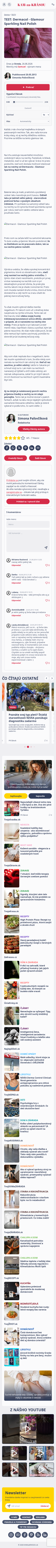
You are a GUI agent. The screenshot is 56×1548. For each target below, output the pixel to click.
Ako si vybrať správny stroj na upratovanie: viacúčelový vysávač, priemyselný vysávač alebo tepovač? (35, 1173)
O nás (14, 1517)
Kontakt (26, 1517)
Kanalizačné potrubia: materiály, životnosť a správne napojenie (31, 1243)
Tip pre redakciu (28, 1527)
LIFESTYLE (25, 1074)
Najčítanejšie (16, 796)
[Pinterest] (31, 1535)
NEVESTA (24, 824)
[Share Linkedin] (31, 448)
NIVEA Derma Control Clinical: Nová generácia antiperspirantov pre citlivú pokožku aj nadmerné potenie (36, 1081)
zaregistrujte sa (14, 492)
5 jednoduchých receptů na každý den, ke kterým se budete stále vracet (34, 989)
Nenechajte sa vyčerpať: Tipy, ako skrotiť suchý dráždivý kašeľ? (35, 1014)
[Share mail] (38, 448)
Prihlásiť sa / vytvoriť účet (28, 501)
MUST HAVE (26, 845)
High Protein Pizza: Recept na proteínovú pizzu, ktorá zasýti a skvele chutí (35, 922)
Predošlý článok (15, 458)
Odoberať (45, 1506)
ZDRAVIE (24, 870)
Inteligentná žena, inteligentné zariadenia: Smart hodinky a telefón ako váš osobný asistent (35, 1036)
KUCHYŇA (25, 1283)
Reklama (40, 1517)
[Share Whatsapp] (13, 448)
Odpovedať (16, 565)
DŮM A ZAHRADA (29, 962)
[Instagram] (11, 1535)
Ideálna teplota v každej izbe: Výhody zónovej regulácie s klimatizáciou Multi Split (35, 1264)
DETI (22, 1099)
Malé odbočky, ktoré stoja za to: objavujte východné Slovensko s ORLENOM (35, 1060)
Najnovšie (40, 796)
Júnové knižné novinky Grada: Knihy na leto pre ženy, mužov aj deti (36, 1355)
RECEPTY (24, 916)
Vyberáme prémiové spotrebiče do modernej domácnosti (32, 1289)
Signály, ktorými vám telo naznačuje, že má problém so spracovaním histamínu (35, 897)
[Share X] (19, 448)
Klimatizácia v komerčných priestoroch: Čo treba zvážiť (34, 1216)
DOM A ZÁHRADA (29, 1120)
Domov (7, 15)
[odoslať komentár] (46, 548)
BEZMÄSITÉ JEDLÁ (29, 1303)
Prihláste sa (12, 480)
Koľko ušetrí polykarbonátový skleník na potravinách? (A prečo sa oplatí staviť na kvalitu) (35, 1127)
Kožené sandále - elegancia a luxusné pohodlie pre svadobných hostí (35, 851)
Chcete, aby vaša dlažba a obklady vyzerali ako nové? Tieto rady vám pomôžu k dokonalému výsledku (34, 1153)
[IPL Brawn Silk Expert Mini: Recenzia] (41, 1470)
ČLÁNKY (24, 1008)
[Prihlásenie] (4, 4)
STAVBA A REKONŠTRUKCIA (34, 1191)
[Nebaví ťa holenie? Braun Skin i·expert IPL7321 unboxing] (14, 1470)
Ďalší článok (40, 458)
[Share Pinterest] (25, 448)
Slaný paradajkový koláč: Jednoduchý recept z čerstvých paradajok (36, 943)
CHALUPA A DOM (29, 1237)
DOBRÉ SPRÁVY (28, 1054)
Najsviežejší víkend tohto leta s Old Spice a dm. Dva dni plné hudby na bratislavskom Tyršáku (35, 806)
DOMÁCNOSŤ (27, 1145)
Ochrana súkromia (42, 1522)
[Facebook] (24, 1535)
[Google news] (38, 1535)
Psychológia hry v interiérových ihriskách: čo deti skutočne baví (34, 1106)
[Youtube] (18, 1535)
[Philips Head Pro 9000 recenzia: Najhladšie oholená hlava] (41, 1453)
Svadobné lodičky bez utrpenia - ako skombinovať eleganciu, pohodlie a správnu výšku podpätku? (36, 832)
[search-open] (9, 4)
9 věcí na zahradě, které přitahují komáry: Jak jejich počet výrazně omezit (34, 968)
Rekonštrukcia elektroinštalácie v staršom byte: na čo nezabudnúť (34, 1197)
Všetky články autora (34, 429)
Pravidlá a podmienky (15, 1522)
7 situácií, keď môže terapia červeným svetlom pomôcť (34, 875)
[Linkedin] (45, 1535)
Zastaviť (28, 108)
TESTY (13, 15)
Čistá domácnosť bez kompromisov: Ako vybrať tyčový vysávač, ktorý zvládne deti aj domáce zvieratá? (35, 1336)
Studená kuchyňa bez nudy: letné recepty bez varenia (34, 1308)
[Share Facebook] (6, 448)
